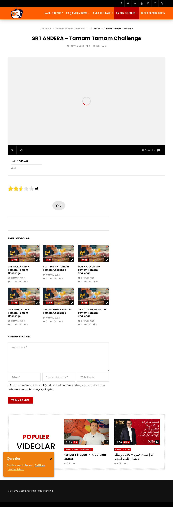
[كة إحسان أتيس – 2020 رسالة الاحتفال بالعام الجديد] (137, 432)
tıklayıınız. (47, 490)
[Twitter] (128, 3)
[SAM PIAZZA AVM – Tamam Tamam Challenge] (93, 253)
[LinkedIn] (134, 3)
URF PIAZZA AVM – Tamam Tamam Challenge (18, 270)
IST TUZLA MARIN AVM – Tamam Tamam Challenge (92, 313)
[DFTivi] (16, 13)
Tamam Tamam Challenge (70, 28)
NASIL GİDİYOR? (53, 13)
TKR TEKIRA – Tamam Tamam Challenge (56, 268)
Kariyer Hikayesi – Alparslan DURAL (85, 457)
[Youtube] (141, 3)
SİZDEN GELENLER (125, 13)
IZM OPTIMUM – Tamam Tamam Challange (57, 311)
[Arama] (161, 3)
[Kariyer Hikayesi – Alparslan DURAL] (86, 432)
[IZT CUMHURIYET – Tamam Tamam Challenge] (24, 296)
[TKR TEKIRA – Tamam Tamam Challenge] (59, 253)
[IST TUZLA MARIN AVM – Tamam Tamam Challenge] (93, 296)
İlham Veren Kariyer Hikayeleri (78, 449)
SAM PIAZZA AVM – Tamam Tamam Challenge (89, 270)
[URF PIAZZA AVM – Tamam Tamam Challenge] (24, 253)
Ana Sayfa (45, 28)
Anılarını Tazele (122, 449)
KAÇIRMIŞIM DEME (76, 13)
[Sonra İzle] (155, 3)
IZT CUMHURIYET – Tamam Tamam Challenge (19, 313)
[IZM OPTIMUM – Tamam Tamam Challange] (59, 296)
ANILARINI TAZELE (103, 13)
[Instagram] (148, 3)
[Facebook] (121, 3)
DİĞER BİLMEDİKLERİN (153, 13)
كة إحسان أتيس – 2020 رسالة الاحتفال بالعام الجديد (134, 457)
